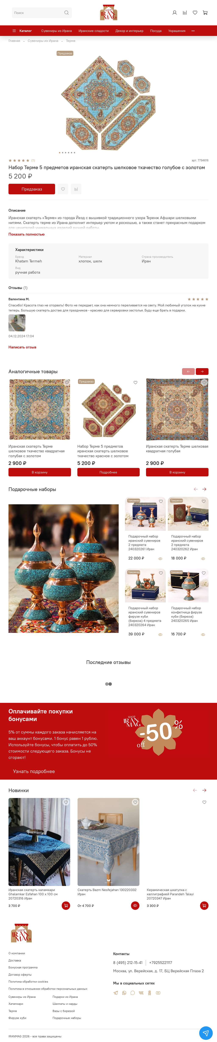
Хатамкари (15, 1004)
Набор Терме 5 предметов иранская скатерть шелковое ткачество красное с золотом (102, 451)
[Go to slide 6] (74, 152)
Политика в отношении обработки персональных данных (47, 989)
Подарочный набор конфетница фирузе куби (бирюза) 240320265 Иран (186, 614)
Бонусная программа (23, 967)
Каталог (25, 31)
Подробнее (108, 472)
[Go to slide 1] (59, 152)
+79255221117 (160, 962)
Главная (14, 40)
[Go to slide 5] (71, 152)
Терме (70, 40)
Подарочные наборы (67, 1018)
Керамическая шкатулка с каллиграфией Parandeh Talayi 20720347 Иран (170, 894)
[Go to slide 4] (68, 152)
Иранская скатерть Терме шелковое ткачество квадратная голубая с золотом (36, 451)
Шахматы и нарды (65, 1004)
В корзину (39, 472)
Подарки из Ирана (65, 997)
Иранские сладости (94, 31)
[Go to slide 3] (65, 152)
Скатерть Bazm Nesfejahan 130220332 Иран (107, 892)
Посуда (155, 31)
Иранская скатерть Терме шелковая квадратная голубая (177, 448)
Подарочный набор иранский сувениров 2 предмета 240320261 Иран (144, 542)
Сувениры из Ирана (56, 31)
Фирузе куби (17, 1018)
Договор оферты (20, 974)
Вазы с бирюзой (64, 1011)
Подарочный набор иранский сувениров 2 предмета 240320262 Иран (187, 542)
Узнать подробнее (34, 771)
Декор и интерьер (129, 31)
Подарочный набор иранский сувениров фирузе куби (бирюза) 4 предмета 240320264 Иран (144, 616)
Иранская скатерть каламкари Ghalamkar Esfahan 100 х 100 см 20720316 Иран (33, 894)
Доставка (14, 960)
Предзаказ (32, 189)
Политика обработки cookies (28, 981)
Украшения (176, 31)
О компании (16, 953)
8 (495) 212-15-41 (127, 962)
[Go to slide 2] (62, 152)
